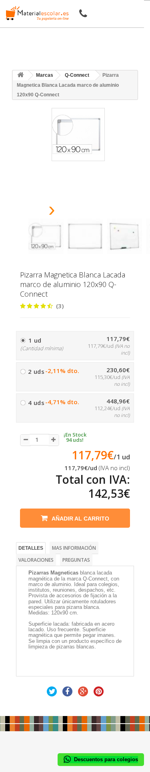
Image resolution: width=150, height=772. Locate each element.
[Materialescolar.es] (35, 13)
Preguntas (76, 560)
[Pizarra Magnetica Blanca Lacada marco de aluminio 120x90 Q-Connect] (46, 236)
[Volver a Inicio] (20, 75)
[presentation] (31, 211)
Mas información (74, 548)
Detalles (30, 548)
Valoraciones (36, 560)
